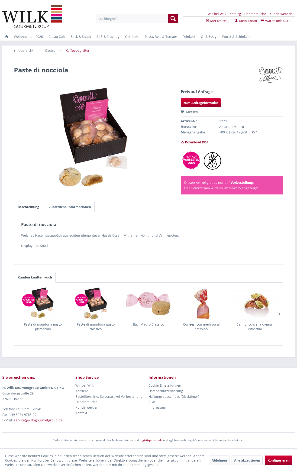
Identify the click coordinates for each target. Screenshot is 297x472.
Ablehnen (219, 460)
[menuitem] (137, 18)
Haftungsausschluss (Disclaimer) (173, 396)
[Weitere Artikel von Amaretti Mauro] (271, 74)
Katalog (235, 14)
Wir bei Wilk (217, 14)
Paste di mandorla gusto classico (96, 326)
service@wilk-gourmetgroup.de (38, 420)
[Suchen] (173, 18)
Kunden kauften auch (35, 277)
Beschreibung (28, 207)
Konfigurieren (279, 460)
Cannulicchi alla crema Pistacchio (254, 326)
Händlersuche (255, 14)
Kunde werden (280, 14)
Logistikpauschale (150, 440)
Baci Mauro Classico (148, 324)
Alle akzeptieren (247, 460)
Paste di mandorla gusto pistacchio (43, 326)
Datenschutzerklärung (165, 391)
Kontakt (81, 413)
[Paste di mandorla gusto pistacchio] (43, 303)
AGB (151, 402)
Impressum (157, 407)
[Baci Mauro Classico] (148, 303)
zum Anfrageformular (201, 102)
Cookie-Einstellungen (164, 385)
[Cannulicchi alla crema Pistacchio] (254, 303)
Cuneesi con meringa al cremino (201, 326)
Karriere (81, 391)
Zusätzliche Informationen (70, 207)
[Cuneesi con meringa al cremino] (201, 303)
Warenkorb (278, 21)
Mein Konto (247, 21)
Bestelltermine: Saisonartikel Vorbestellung (108, 396)
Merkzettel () (220, 21)
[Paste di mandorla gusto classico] (96, 303)
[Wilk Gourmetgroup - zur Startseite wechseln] (32, 16)
